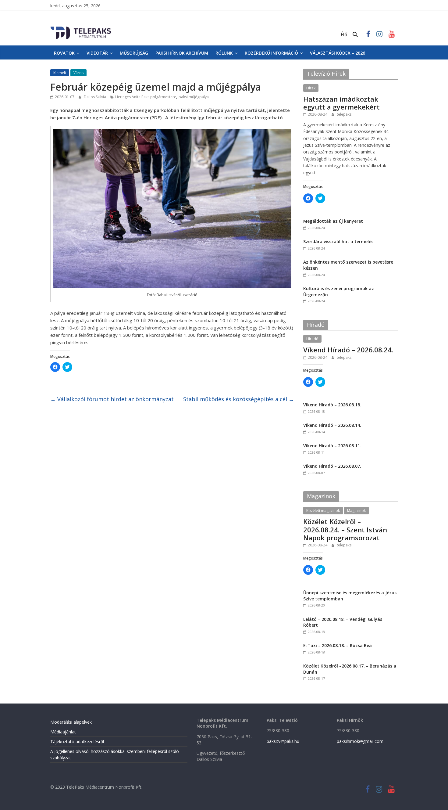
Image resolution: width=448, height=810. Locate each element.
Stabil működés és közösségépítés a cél (238, 399)
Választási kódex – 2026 (337, 53)
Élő (344, 34)
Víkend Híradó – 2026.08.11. (332, 445)
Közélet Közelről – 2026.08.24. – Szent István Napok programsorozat (345, 529)
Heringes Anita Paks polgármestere (145, 96)
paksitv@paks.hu (283, 741)
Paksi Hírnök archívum (181, 53)
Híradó (312, 338)
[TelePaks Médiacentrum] (80, 27)
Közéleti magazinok (323, 510)
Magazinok (356, 510)
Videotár (97, 53)
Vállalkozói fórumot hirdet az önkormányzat (112, 399)
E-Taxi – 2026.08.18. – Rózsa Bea (337, 645)
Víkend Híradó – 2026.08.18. (332, 405)
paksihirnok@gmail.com (360, 741)
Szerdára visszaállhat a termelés (338, 241)
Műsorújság (134, 53)
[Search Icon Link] (355, 34)
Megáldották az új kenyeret (333, 221)
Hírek (310, 88)
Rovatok (64, 53)
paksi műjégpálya (194, 96)
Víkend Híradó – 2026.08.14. (332, 425)
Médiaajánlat (63, 732)
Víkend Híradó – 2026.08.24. (348, 349)
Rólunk (224, 53)
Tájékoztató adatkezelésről (77, 741)
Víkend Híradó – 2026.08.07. (332, 466)
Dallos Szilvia (95, 96)
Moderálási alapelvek (71, 722)
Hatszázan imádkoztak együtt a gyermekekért (341, 102)
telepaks (344, 114)
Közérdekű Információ (271, 53)
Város (78, 72)
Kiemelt (59, 72)
